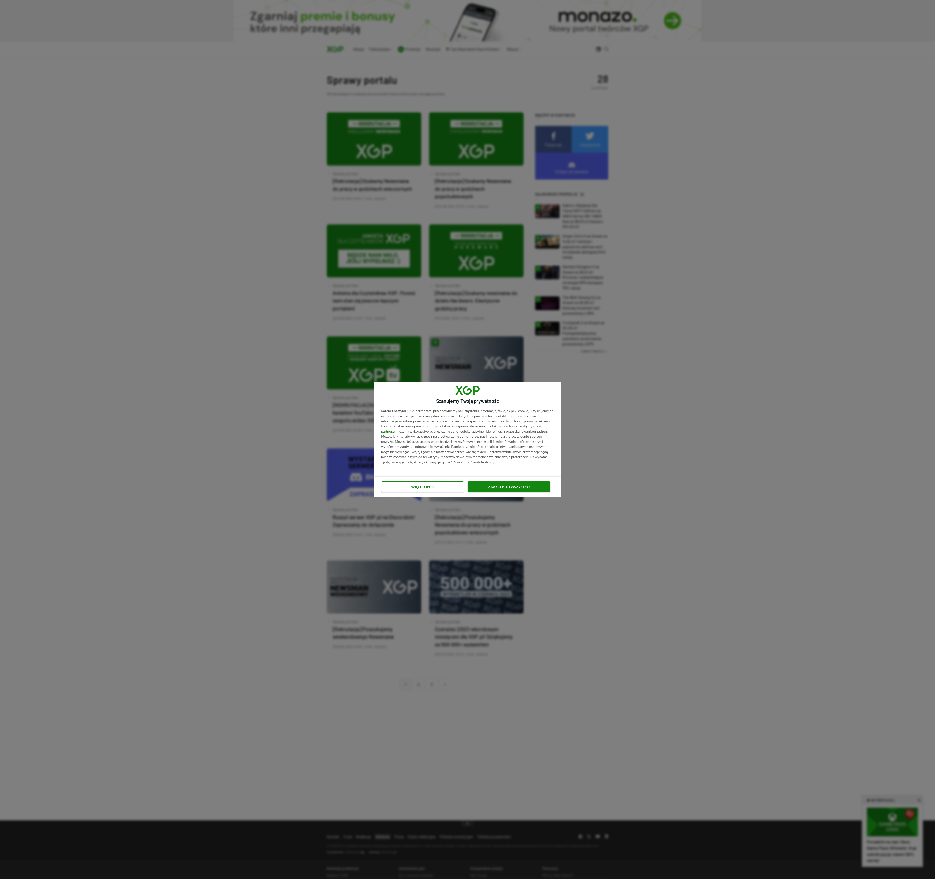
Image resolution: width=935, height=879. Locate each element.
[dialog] (467, 439)
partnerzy (388, 431)
